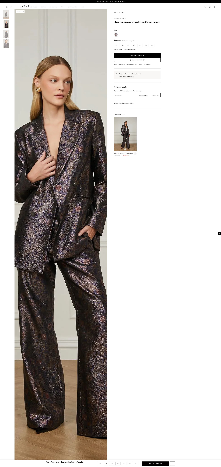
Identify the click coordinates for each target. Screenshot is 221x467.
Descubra (118, 1)
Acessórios (53, 7)
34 (116, 45)
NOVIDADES (34, 7)
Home (115, 12)
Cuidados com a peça (131, 64)
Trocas (140, 64)
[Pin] (6, 7)
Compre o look (20, 11)
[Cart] (214, 7)
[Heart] (209, 7)
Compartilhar (147, 64)
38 (128, 45)
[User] (204, 7)
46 (152, 45)
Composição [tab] (122, 64)
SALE (82, 7)
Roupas (43, 7)
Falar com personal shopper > (126, 76)
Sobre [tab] (115, 64)
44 (146, 45)
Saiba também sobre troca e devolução (123, 103)
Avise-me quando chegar (129, 49)
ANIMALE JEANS (72, 7)
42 (140, 45)
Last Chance (121, 12)
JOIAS (62, 7)
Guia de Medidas (118, 49)
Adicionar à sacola (137, 55)
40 (134, 45)
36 (122, 45)
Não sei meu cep (143, 95)
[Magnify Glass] (11, 7)
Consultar (155, 95)
